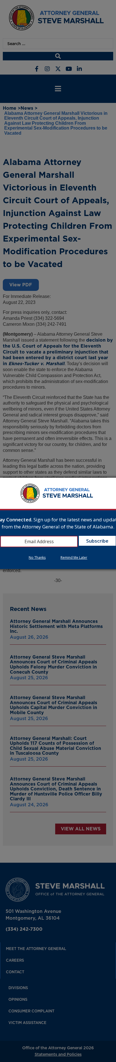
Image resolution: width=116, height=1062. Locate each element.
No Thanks (37, 557)
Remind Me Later (74, 557)
